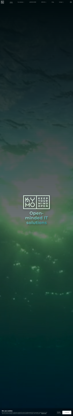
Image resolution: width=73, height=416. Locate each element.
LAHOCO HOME (32, 2)
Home (11, 2)
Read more (43, 413)
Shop (53, 2)
